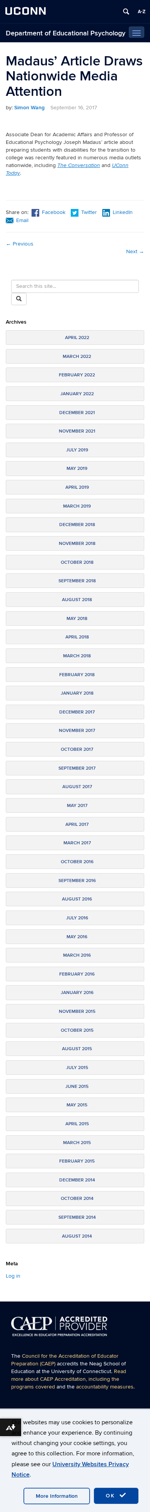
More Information (57, 1496)
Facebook (53, 212)
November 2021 (77, 431)
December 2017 (77, 712)
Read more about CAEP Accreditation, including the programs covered (68, 1379)
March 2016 (77, 955)
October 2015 (77, 1030)
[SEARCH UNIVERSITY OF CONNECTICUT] (126, 11)
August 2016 (77, 899)
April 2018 (77, 637)
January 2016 (77, 993)
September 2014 (77, 1217)
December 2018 (77, 525)
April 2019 (77, 487)
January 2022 (77, 394)
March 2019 (77, 506)
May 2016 (77, 937)
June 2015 (76, 1086)
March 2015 (77, 1143)
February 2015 (77, 1161)
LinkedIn (123, 212)
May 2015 (77, 1105)
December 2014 (77, 1180)
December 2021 (77, 413)
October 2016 (77, 862)
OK (111, 1495)
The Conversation (78, 165)
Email (22, 220)
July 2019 (77, 450)
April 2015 (77, 1124)
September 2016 (77, 881)
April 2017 (76, 824)
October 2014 (77, 1198)
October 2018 (77, 562)
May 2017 (77, 806)
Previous (19, 244)
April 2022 (77, 338)
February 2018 (77, 675)
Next (135, 251)
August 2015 (77, 1049)
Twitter (89, 212)
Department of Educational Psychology (65, 33)
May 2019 (77, 468)
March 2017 (77, 843)
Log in (13, 1276)
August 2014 (77, 1236)
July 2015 (77, 1068)
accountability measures (104, 1386)
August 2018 (77, 600)
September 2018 (77, 581)
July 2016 (77, 918)
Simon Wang (29, 107)
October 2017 (77, 749)
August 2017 (77, 787)
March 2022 (77, 356)
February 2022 (77, 375)
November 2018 (77, 543)
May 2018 (77, 619)
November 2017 (77, 730)
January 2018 (77, 693)
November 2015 (77, 1011)
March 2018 (77, 656)
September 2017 (76, 768)
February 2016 (77, 974)
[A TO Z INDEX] (141, 11)
